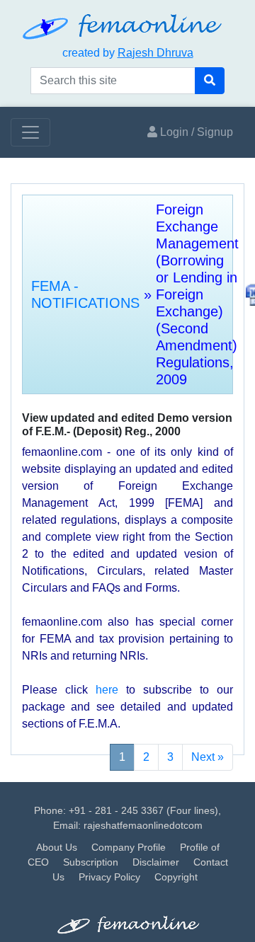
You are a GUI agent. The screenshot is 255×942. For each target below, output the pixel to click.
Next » (207, 757)
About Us (56, 847)
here (107, 690)
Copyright (176, 877)
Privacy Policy (109, 877)
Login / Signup (195, 132)
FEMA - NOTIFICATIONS (85, 294)
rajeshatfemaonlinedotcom (143, 825)
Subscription (90, 862)
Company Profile (128, 847)
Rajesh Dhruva (155, 53)
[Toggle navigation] (30, 132)
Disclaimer (155, 862)
